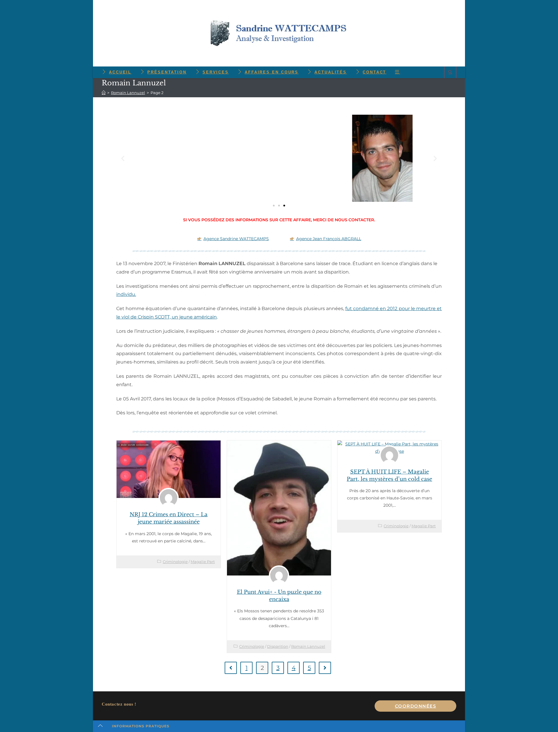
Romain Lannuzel (308, 646)
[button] (122, 158)
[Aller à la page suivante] (325, 668)
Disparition (277, 646)
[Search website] (450, 72)
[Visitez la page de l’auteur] (168, 498)
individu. (126, 294)
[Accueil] (103, 92)
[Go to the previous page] (231, 668)
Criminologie (175, 561)
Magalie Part (203, 561)
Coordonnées (415, 706)
